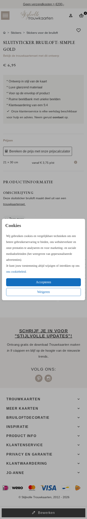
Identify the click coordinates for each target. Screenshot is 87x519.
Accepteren (43, 282)
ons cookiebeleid (16, 271)
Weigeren (43, 292)
